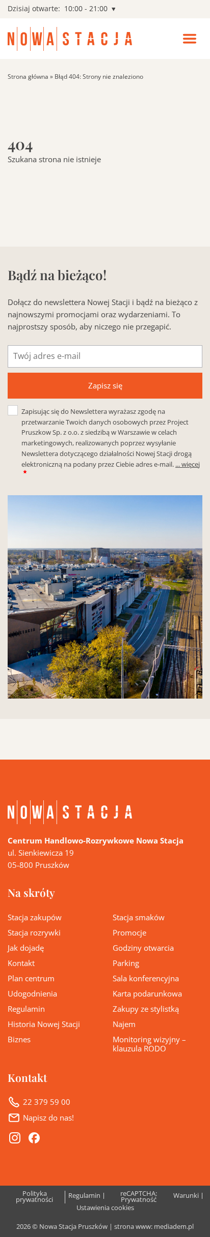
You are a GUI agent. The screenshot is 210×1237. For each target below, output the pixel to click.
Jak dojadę (26, 948)
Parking (126, 963)
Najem (124, 1024)
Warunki (186, 1196)
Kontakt (21, 963)
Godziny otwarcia (143, 948)
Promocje (129, 932)
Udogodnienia (32, 993)
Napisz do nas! (48, 1117)
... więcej (187, 464)
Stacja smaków (139, 917)
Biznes (19, 1039)
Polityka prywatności (34, 1197)
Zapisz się (105, 385)
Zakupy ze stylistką (146, 1009)
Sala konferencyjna (146, 978)
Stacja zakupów (35, 917)
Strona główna (28, 76)
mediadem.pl (174, 1226)
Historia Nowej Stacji (44, 1024)
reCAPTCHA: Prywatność (138, 1197)
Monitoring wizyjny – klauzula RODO (149, 1043)
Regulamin (26, 1009)
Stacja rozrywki (34, 932)
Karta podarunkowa (147, 993)
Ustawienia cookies (105, 1208)
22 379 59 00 (46, 1102)
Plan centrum (31, 978)
